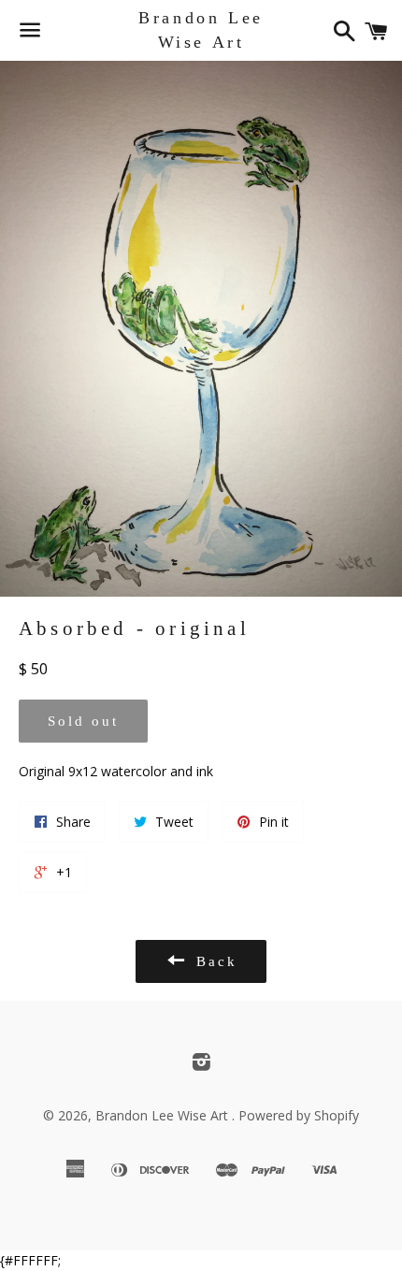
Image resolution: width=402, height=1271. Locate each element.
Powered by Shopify (298, 1115)
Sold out (83, 721)
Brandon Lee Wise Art (201, 29)
